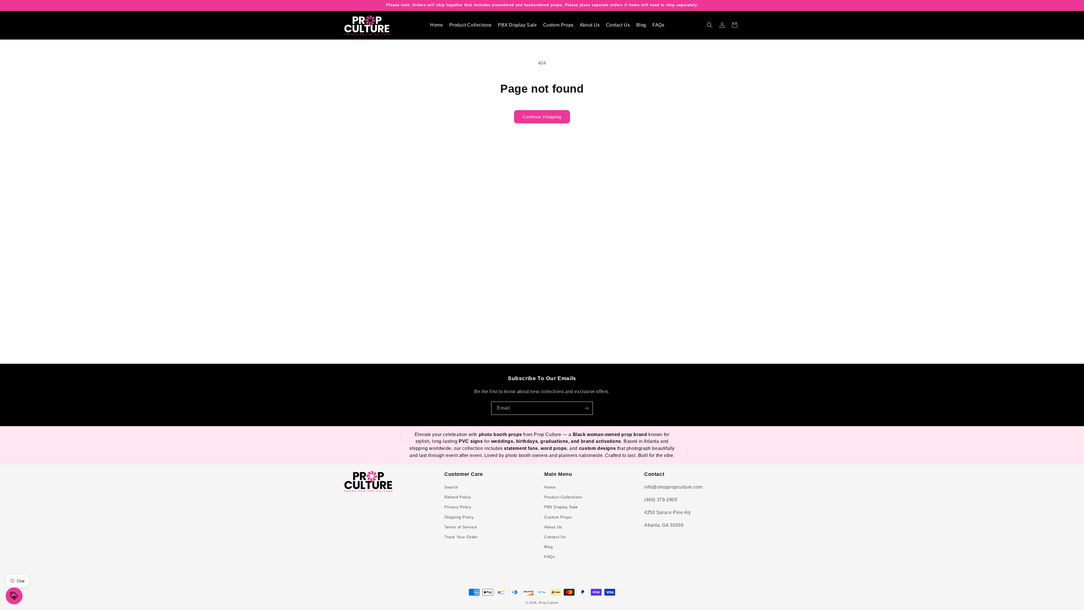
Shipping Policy (459, 517)
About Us (553, 527)
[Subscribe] (586, 408)
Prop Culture (548, 602)
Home (550, 487)
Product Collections (563, 497)
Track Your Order (461, 537)
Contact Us (555, 537)
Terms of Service (460, 527)
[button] (709, 25)
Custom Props (558, 517)
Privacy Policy (457, 507)
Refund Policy (457, 497)
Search (451, 487)
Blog (548, 546)
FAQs (549, 556)
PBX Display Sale (561, 507)
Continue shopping (542, 116)
